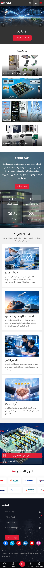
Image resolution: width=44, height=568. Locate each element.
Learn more (22, 438)
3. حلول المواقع (22, 113)
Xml (10, 558)
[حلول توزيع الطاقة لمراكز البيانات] (22, 445)
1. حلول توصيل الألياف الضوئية (22, 66)
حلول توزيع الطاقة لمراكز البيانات (22, 432)
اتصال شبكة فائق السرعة (22, 44)
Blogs (4, 552)
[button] (3, 26)
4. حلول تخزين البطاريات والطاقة (22, 136)
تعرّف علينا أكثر (22, 188)
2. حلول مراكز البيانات (22, 89)
